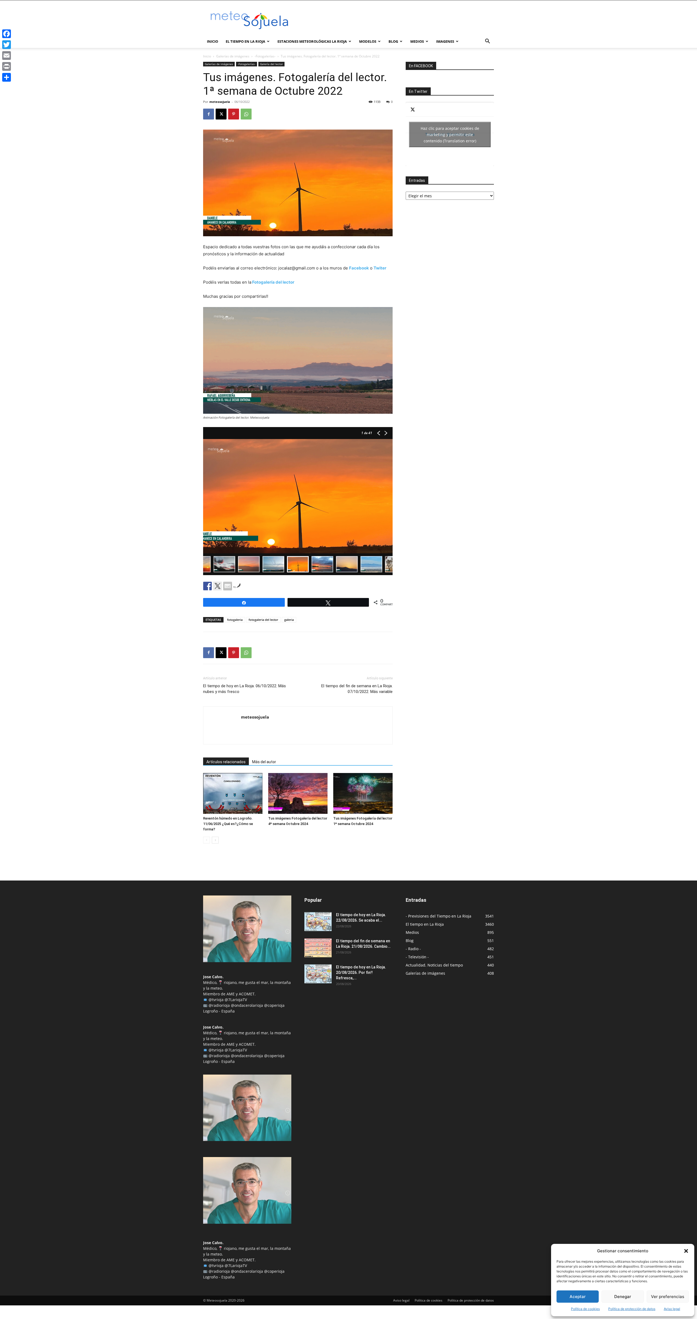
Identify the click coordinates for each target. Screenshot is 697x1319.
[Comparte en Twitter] (217, 586)
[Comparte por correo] (227, 586)
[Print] (6, 66)
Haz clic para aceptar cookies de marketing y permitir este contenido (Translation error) (450, 134)
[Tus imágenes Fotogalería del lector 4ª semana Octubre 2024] (298, 793)
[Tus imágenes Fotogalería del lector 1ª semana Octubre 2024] (363, 793)
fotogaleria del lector (263, 620)
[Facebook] (208, 114)
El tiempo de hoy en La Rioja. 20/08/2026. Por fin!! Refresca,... (361, 972)
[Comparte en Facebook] (207, 586)
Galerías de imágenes (232, 56)
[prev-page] (206, 840)
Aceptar (578, 1296)
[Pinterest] (233, 114)
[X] (221, 114)
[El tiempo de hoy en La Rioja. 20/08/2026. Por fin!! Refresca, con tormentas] (318, 973)
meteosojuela (219, 102)
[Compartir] (6, 77)
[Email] (6, 55)
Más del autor (264, 762)
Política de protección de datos (631, 1309)
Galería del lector (271, 64)
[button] (686, 1251)
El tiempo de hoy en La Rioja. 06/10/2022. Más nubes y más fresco (244, 688)
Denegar (622, 1296)
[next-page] (215, 840)
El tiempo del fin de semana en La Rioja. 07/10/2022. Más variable (357, 688)
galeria (289, 620)
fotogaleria (235, 620)
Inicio (212, 41)
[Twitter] (6, 44)
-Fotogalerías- (265, 56)
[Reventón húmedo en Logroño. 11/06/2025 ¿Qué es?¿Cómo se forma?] (232, 793)
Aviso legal (672, 1309)
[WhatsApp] (246, 114)
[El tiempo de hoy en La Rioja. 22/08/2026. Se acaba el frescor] (318, 921)
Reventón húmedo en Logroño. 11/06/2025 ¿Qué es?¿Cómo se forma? (228, 823)
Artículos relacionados (226, 762)
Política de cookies (585, 1309)
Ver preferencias (667, 1296)
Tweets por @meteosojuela (450, 134)
